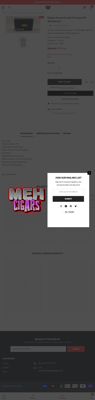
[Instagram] (65, 206)
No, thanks (69, 212)
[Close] (89, 173)
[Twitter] (75, 206)
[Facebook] (61, 206)
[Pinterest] (70, 206)
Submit (68, 199)
